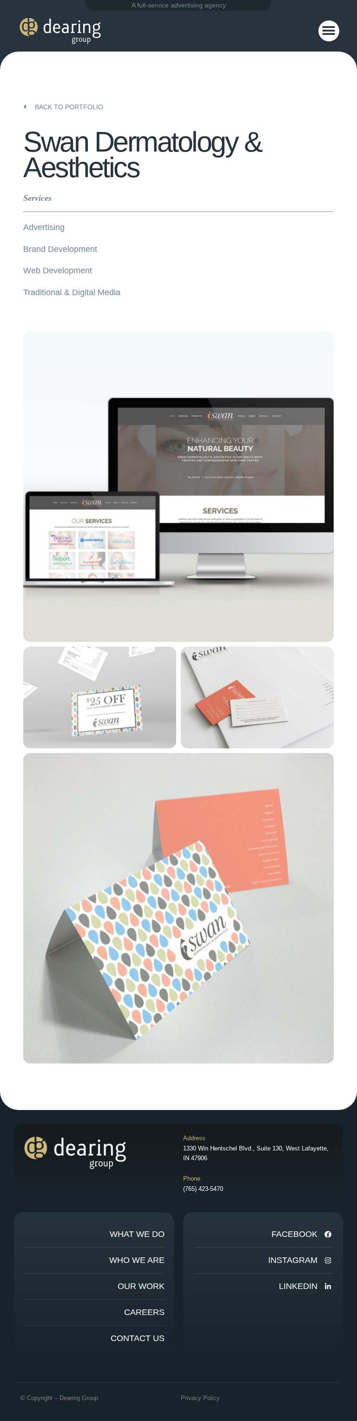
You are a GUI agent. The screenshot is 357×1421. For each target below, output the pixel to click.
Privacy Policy (200, 1398)
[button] (328, 30)
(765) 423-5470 (203, 1188)
